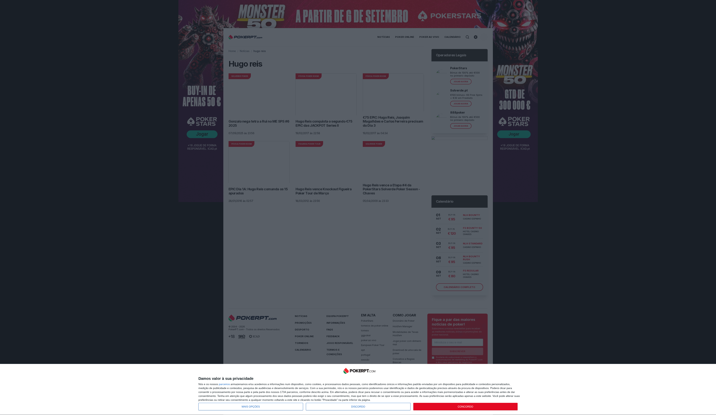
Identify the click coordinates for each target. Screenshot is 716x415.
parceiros (224, 384)
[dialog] (359, 389)
